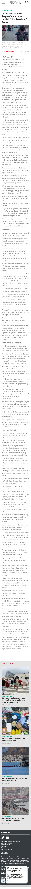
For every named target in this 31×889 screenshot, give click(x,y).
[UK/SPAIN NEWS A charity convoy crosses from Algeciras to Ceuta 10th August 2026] (15, 721)
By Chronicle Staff (8, 52)
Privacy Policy (5, 878)
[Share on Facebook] (26, 52)
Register (3, 877)
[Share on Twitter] (28, 52)
